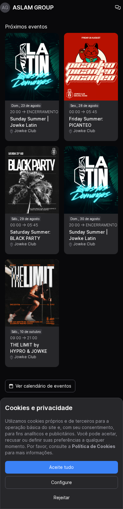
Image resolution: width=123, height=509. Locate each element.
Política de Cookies (93, 446)
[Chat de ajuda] (118, 8)
